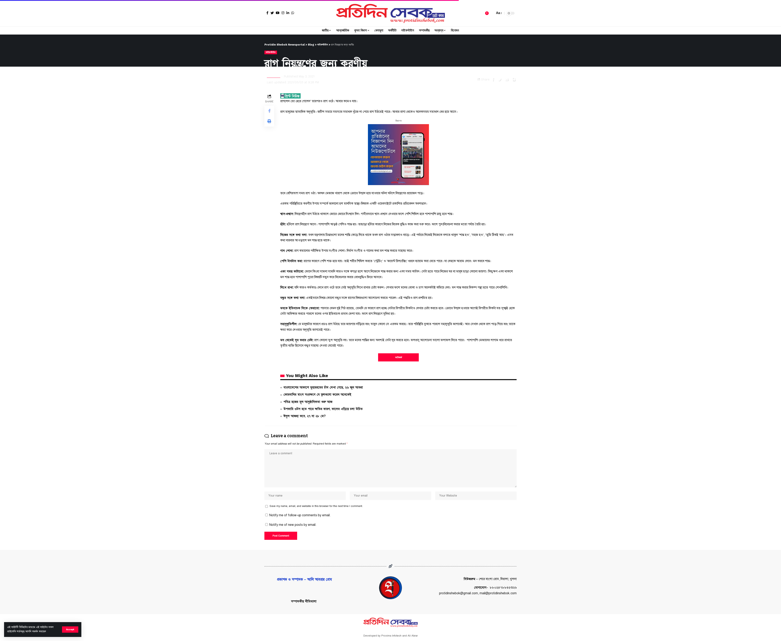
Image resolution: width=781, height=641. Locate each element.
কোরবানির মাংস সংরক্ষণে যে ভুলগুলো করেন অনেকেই (317, 394)
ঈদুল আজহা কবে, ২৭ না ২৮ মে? (305, 416)
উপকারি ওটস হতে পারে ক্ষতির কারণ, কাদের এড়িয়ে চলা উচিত (323, 409)
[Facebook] (267, 12)
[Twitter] (272, 12)
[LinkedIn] (287, 12)
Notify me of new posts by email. (292, 525)
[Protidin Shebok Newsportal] (390, 13)
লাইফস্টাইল (271, 52)
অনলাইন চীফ (273, 76)
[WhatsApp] (292, 12)
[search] (491, 13)
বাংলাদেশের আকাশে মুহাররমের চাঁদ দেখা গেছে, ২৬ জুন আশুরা (323, 387)
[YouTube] (277, 12)
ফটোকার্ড (398, 357)
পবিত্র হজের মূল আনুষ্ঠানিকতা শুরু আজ (308, 402)
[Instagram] (282, 12)
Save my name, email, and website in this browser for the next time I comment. (316, 506)
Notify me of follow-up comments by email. (300, 515)
